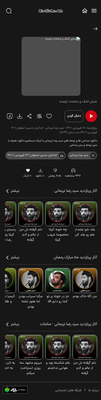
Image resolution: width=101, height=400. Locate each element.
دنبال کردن (74, 116)
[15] (49, 116)
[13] (62, 155)
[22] (10, 116)
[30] (9, 11)
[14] (55, 170)
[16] (27, 170)
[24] (29, 116)
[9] (73, 170)
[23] (20, 116)
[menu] (94, 10)
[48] (95, 29)
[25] (39, 116)
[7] (93, 155)
